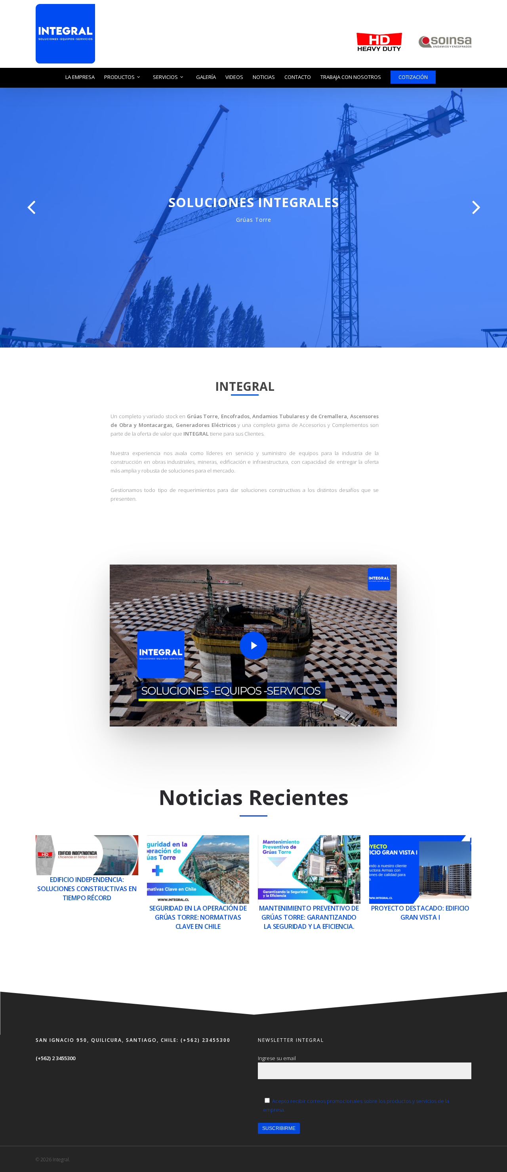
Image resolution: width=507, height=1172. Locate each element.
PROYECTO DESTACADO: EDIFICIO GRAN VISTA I (420, 913)
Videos (234, 77)
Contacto (297, 77)
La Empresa (80, 77)
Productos (119, 77)
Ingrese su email (277, 1058)
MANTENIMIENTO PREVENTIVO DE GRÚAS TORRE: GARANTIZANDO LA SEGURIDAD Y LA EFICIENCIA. (309, 917)
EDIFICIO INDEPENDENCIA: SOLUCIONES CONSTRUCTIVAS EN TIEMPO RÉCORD (87, 888)
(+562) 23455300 (205, 1040)
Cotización (413, 77)
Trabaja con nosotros (350, 77)
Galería (206, 77)
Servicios (165, 77)
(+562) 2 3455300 (55, 1058)
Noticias (264, 77)
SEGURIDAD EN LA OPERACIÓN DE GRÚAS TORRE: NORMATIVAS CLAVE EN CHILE (198, 917)
